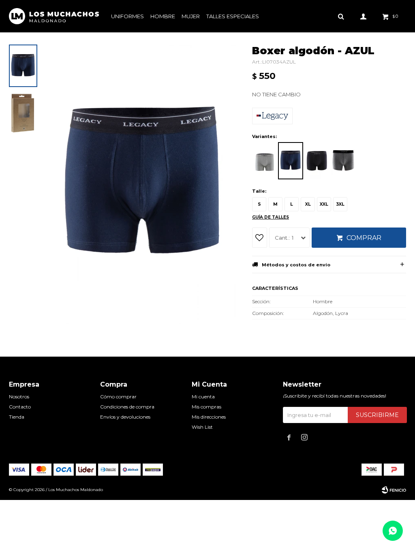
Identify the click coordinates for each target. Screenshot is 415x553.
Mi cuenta (203, 396)
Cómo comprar (118, 396)
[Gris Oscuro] (343, 161)
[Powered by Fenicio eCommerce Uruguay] (394, 490)
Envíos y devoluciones (125, 417)
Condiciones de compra (127, 407)
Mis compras (206, 407)
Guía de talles (270, 217)
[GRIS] (264, 161)
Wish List (202, 427)
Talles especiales (232, 16)
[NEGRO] (317, 161)
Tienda (16, 417)
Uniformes (127, 16)
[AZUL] (290, 161)
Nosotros (19, 396)
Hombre (162, 16)
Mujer (191, 16)
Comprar (364, 238)
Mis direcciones (209, 417)
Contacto (20, 407)
